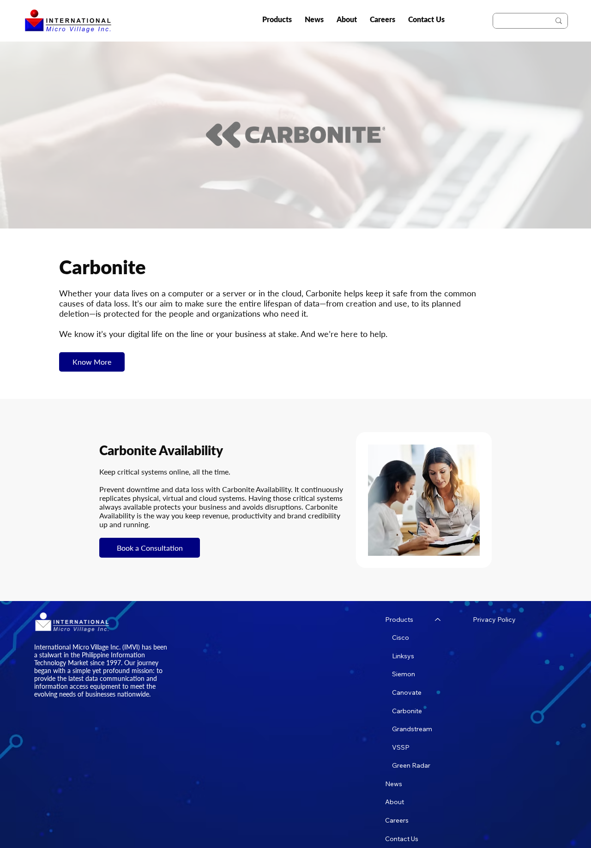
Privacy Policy (494, 619)
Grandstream (412, 729)
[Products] (438, 620)
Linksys (403, 656)
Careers (397, 820)
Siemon (403, 674)
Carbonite (407, 711)
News (393, 784)
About (394, 802)
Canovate (407, 692)
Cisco (400, 637)
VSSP (401, 747)
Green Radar (411, 765)
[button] (277, 19)
